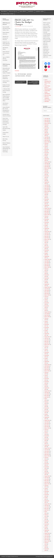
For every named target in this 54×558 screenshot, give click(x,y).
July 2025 (47, 137)
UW (21, 18)
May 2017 (47, 341)
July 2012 (47, 477)
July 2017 (47, 338)
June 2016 (47, 366)
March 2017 (47, 344)
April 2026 (47, 121)
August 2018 (47, 312)
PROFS (16, 18)
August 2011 (47, 503)
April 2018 (47, 315)
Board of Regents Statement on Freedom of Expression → (33, 82)
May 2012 (47, 480)
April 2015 (47, 397)
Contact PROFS (22, 11)
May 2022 (47, 211)
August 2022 (47, 208)
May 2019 (47, 291)
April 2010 (47, 539)
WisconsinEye (47, 99)
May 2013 (47, 452)
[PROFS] (27, 4)
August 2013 (47, 448)
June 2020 (47, 262)
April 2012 (47, 482)
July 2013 (47, 449)
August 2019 (47, 287)
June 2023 (47, 186)
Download (17, 70)
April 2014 (47, 426)
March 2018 (47, 316)
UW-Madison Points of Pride (7, 13)
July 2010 (47, 534)
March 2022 (47, 214)
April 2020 (47, 265)
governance (29, 74)
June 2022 (47, 209)
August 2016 (47, 364)
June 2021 (47, 234)
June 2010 (47, 536)
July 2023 (47, 185)
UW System (25, 18)
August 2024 (47, 161)
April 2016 (47, 369)
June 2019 (47, 290)
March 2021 (47, 239)
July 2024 (47, 163)
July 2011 (46, 505)
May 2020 (47, 264)
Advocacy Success (13, 11)
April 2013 (47, 454)
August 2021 (47, 231)
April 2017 (47, 343)
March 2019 (47, 295)
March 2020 (47, 267)
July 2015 (47, 392)
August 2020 (47, 259)
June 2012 (47, 479)
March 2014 (47, 428)
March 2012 (47, 483)
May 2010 (47, 537)
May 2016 (47, 367)
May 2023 (47, 188)
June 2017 (47, 339)
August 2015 (47, 390)
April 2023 (47, 189)
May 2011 (47, 508)
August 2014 (47, 420)
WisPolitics (47, 101)
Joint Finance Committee (20, 75)
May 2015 (47, 395)
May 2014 (47, 425)
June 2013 (47, 451)
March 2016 (47, 370)
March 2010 (47, 541)
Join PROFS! (31, 11)
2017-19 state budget (22, 74)
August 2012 (47, 476)
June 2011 (47, 507)
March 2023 (47, 191)
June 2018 (47, 313)
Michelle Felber (18, 26)
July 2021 (47, 233)
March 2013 (47, 455)
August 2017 (47, 336)
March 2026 (47, 123)
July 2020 (47, 261)
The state (19, 18)
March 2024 (47, 168)
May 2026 (47, 120)
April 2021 (47, 237)
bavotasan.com (49, 556)
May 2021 (47, 236)
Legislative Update (40, 11)
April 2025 (47, 140)
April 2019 (47, 293)
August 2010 (47, 533)
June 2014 (47, 423)
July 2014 (47, 421)
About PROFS (4, 11)
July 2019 (47, 288)
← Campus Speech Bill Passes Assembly (20, 82)
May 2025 (47, 138)
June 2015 (47, 394)
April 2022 (47, 213)
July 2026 (47, 118)
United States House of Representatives (48, 87)
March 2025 (47, 141)
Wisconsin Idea (48, 95)
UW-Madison (47, 93)
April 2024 (47, 166)
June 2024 (47, 165)
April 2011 (47, 510)
